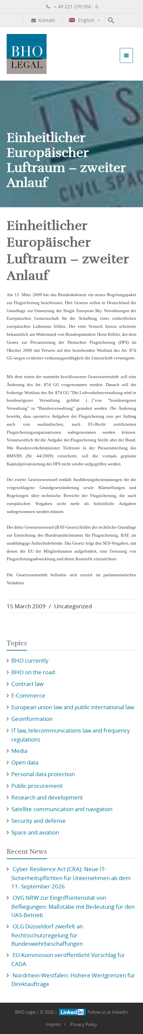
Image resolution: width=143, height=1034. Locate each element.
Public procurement (37, 785)
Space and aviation (35, 832)
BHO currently (30, 660)
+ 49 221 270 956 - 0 (75, 6)
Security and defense (38, 820)
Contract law (27, 684)
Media (19, 751)
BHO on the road (33, 672)
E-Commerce (28, 695)
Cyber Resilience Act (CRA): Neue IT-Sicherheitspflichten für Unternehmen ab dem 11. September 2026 (71, 877)
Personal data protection (43, 774)
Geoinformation (32, 719)
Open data (24, 762)
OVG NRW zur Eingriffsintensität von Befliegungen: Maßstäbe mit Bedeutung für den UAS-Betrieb (73, 906)
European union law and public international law (72, 707)
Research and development (47, 797)
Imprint (53, 1024)
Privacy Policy (83, 1024)
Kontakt (46, 20)
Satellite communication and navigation (61, 809)
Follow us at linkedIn (107, 1012)
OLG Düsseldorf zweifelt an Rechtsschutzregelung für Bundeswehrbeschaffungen (47, 934)
